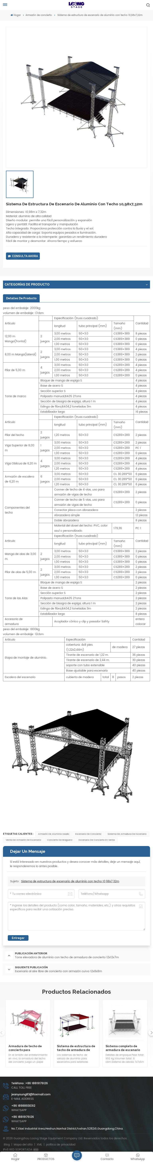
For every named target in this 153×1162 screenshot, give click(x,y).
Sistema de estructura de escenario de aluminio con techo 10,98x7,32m (70, 881)
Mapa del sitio (23, 1144)
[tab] (21, 298)
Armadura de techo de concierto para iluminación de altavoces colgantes (27, 1048)
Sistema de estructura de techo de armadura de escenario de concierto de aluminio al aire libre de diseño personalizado (76, 1048)
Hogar (17, 15)
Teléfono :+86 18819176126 (29, 1083)
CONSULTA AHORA (25, 256)
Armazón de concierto (39, 15)
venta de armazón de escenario (23, 840)
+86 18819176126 (22, 1117)
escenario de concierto (88, 834)
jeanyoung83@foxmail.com (31, 1094)
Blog (7, 1144)
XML (39, 1144)
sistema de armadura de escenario (127, 834)
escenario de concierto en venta (97, 840)
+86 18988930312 (23, 1106)
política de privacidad (60, 1144)
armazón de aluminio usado (53, 834)
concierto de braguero (59, 840)
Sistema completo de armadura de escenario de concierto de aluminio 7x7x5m (124, 1048)
